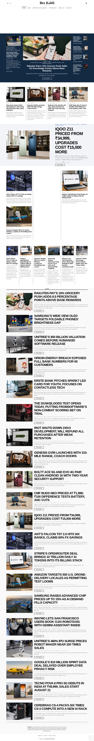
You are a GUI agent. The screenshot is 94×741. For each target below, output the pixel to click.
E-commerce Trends (58, 584)
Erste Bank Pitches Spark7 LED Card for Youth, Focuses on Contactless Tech (77, 57)
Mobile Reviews (63, 124)
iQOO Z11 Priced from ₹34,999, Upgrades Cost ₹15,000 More (69, 140)
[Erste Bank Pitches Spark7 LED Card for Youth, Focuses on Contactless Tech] (85, 57)
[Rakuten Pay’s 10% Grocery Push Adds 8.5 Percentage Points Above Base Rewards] (47, 48)
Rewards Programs (47, 63)
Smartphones (84, 124)
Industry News (55, 416)
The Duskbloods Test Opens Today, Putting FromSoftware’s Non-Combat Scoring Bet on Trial (77, 68)
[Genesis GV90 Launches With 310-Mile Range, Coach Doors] (36, 94)
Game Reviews (49, 416)
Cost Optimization (45, 540)
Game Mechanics (43, 416)
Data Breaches (46, 367)
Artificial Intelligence (38, 346)
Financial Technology (50, 390)
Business (43, 346)
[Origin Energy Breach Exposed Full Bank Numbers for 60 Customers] (85, 48)
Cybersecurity (40, 367)
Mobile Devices (9, 49)
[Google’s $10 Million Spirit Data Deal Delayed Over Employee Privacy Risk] (19, 669)
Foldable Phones (44, 325)
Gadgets (57, 124)
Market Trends (48, 605)
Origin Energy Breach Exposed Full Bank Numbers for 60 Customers (78, 48)
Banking (35, 367)
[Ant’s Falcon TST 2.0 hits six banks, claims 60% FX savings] (19, 181)
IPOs (42, 650)
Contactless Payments (41, 390)
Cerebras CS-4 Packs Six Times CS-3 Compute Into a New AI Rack (60, 707)
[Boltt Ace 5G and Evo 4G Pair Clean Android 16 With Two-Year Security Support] (57, 94)
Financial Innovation (60, 540)
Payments (51, 563)
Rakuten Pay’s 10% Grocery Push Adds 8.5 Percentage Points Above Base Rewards (47, 68)
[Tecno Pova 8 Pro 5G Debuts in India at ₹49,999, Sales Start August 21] (19, 691)
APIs (35, 563)
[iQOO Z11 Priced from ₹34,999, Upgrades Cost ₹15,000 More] (28, 145)
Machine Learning (54, 711)
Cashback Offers (34, 62)
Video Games (63, 416)
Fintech (49, 62)
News (63, 62)
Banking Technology (38, 540)
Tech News (17, 50)
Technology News (59, 125)
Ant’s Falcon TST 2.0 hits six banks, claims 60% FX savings (19, 195)
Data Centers (44, 711)
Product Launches (75, 124)
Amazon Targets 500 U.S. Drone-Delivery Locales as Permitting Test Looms (19, 231)
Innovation (47, 346)
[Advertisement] (47, 20)
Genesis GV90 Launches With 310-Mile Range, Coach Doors (36, 106)
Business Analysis (37, 650)
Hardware (49, 711)
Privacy (52, 367)
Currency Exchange (52, 540)
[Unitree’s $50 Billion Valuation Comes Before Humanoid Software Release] (85, 38)
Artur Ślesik (76, 73)
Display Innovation (37, 325)
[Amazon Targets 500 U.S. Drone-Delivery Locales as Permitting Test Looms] (19, 216)
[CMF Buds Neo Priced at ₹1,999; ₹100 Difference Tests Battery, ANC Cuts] (78, 94)
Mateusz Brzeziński (78, 51)
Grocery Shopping (56, 62)
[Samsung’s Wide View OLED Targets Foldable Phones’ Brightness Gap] (13, 41)
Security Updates (49, 481)
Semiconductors (57, 605)
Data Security (40, 671)
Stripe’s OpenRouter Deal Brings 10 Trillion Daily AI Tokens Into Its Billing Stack (75, 195)
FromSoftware (36, 416)
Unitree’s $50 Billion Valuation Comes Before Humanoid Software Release (77, 39)
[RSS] (86, 3)
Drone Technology (50, 584)
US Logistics (67, 584)
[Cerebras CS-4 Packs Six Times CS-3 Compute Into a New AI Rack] (19, 711)
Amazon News (37, 584)
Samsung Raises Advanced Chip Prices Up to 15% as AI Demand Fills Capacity (53, 263)
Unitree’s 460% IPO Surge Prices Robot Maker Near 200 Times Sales (81, 262)
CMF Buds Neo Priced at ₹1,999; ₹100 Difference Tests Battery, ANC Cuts (78, 106)
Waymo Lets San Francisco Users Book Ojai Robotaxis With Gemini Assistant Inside (68, 263)
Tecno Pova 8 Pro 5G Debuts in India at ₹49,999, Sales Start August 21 (59, 686)
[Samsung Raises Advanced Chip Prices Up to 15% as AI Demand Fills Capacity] (54, 250)
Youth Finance (63, 390)
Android (35, 481)
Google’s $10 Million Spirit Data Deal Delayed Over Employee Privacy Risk (60, 665)
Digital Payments (43, 62)
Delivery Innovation (43, 584)
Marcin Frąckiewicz (78, 43)
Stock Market (51, 650)
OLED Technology (10, 50)
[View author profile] (63, 162)
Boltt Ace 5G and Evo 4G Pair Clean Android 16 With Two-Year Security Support (57, 107)
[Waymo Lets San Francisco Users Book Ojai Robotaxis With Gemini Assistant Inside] (68, 250)
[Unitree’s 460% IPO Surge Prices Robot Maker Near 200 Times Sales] (82, 250)
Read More (48, 79)
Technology (60, 481)
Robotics (53, 346)
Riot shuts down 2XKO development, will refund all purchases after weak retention (15, 107)
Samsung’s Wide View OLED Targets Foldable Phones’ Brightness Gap (12, 54)
